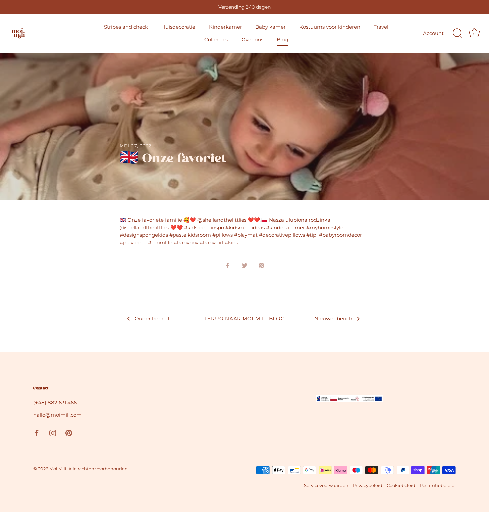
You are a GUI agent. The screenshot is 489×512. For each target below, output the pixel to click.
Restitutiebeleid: (438, 485)
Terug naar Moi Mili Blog (244, 318)
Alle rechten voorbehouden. (98, 468)
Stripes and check (126, 27)
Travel (381, 27)
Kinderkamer (225, 27)
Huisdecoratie (178, 27)
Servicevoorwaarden (326, 485)
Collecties (216, 39)
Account (433, 33)
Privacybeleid (367, 485)
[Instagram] (52, 432)
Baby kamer (270, 27)
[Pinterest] (68, 432)
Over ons (252, 39)
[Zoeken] (457, 33)
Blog (282, 39)
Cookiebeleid (401, 485)
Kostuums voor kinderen (329, 27)
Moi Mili (57, 468)
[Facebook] (36, 432)
